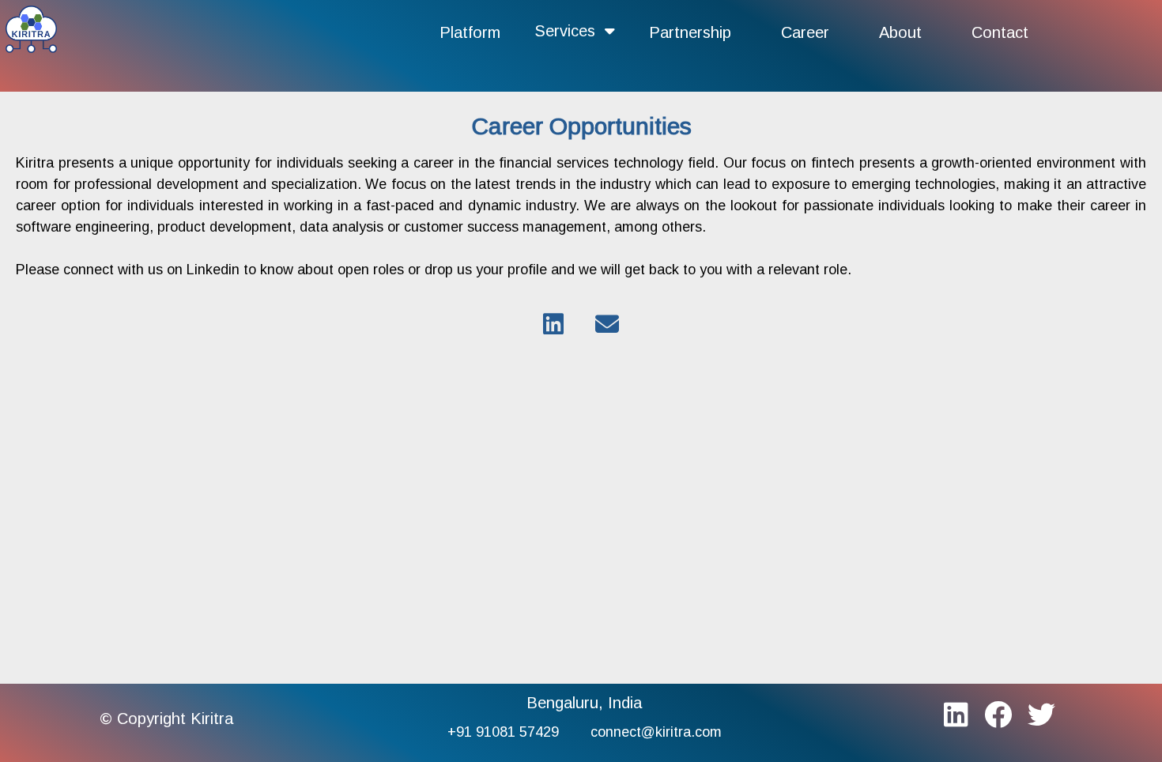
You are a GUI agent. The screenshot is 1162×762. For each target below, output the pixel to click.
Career (805, 32)
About (900, 32)
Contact (999, 32)
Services (569, 31)
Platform (470, 32)
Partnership (690, 32)
